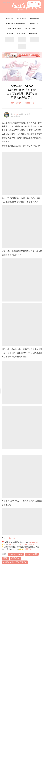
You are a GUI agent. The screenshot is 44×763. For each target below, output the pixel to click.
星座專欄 (10, 33)
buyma (12, 538)
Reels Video (33, 33)
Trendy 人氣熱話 (30, 28)
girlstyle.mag (34, 542)
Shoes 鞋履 (29, 103)
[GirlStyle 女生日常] (22, 7)
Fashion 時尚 (34, 19)
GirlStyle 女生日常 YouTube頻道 (21, 544)
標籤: (4, 554)
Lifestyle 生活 (33, 23)
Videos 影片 (21, 33)
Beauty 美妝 (9, 19)
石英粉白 (15, 558)
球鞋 (5, 558)
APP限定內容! (21, 19)
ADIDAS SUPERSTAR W (14, 562)
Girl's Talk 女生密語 (14, 28)
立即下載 (27, 549)
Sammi (16, 114)
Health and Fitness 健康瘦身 (15, 23)
